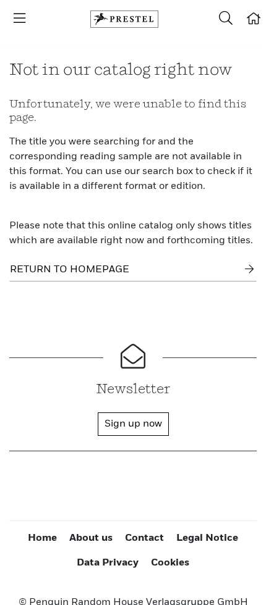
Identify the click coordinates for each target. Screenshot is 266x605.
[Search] (225, 19)
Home (42, 538)
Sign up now (133, 424)
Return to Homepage (69, 270)
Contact (144, 538)
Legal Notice (207, 538)
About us (91, 538)
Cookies (170, 563)
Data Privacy (108, 563)
